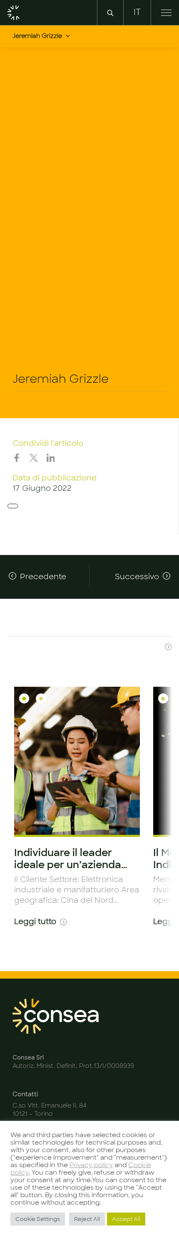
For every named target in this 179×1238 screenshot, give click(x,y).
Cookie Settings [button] (37, 1219)
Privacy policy (91, 1165)
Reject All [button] (87, 1219)
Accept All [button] (126, 1219)
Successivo (137, 577)
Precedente (43, 577)
